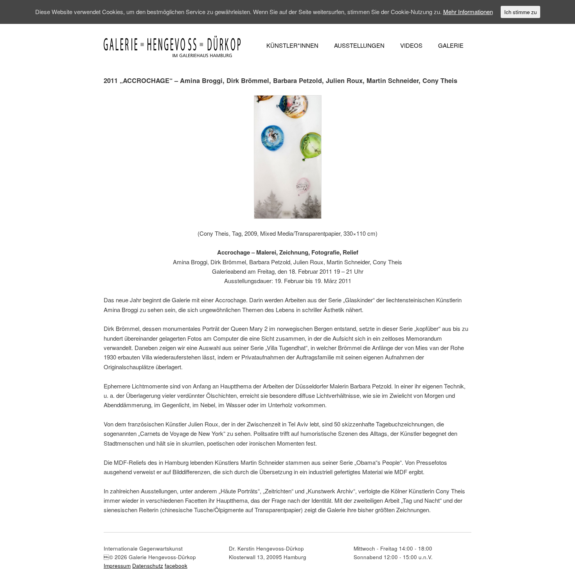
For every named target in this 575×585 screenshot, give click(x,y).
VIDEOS (411, 45)
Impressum (117, 565)
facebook (176, 565)
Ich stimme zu (520, 12)
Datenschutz (147, 565)
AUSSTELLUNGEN (359, 45)
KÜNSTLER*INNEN (292, 45)
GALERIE (451, 45)
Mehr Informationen (468, 11)
